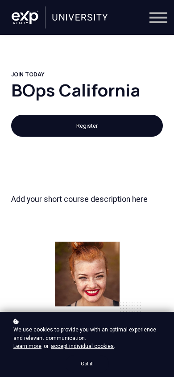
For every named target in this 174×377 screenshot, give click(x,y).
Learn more (27, 346)
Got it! (87, 364)
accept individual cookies (82, 346)
